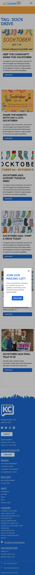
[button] (29, 271)
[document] (17, 287)
